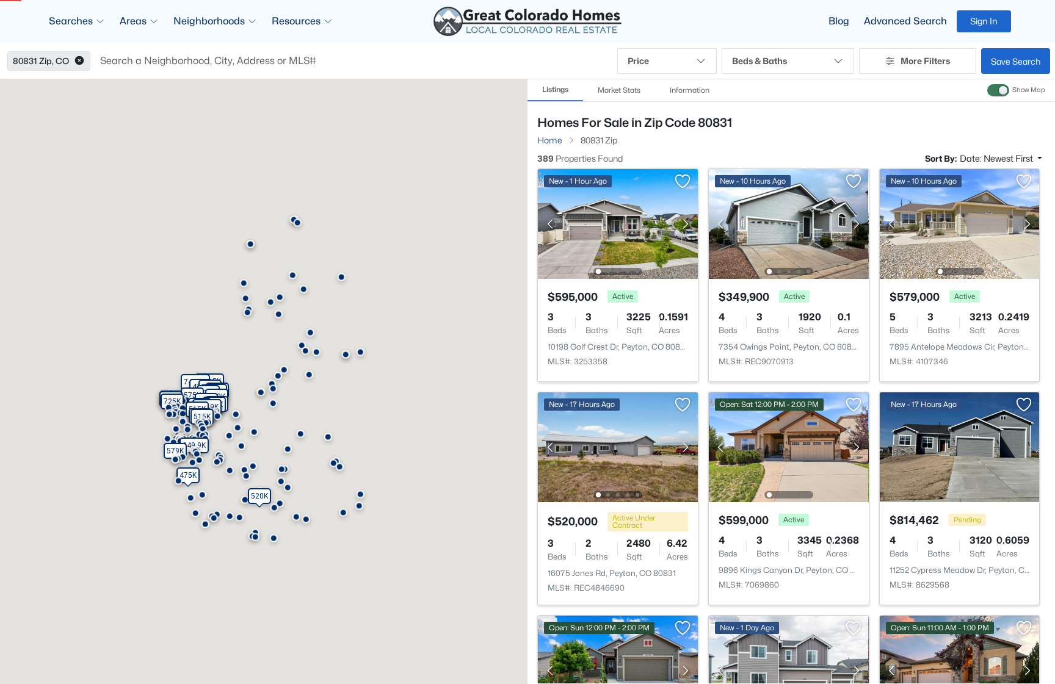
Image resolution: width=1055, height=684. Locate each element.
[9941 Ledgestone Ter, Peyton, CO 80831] (789, 669)
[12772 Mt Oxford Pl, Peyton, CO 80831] (959, 669)
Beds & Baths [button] (759, 61)
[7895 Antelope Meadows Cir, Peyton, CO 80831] (959, 223)
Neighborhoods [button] (209, 21)
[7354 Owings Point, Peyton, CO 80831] (789, 223)
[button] (79, 61)
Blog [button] (838, 21)
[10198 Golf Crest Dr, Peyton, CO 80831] (618, 223)
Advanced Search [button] (905, 21)
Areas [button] (133, 21)
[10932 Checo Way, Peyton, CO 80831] (618, 669)
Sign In (984, 21)
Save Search (1015, 61)
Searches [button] (71, 21)
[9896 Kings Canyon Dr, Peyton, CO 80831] (789, 446)
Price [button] (638, 61)
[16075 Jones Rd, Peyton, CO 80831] (618, 446)
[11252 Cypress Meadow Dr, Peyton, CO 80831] (959, 446)
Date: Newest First (997, 158)
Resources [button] (296, 21)
